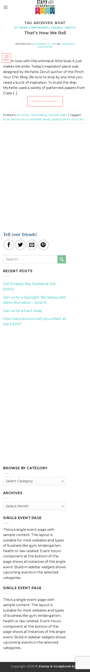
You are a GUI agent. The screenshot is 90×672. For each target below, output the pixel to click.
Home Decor (20, 119)
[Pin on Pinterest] (43, 245)
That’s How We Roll (45, 32)
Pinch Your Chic (73, 119)
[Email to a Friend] (32, 245)
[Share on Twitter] (20, 245)
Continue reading (45, 101)
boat (6, 119)
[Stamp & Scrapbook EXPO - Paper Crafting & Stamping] (45, 7)
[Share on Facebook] (9, 245)
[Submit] (62, 259)
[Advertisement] (45, 175)
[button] (5, 7)
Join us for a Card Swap (22, 311)
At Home (21, 27)
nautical (56, 119)
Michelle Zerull (40, 119)
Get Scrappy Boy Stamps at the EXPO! (29, 286)
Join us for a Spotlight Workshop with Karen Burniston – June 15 (34, 300)
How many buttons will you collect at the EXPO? (34, 321)
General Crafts (63, 27)
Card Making (39, 27)
